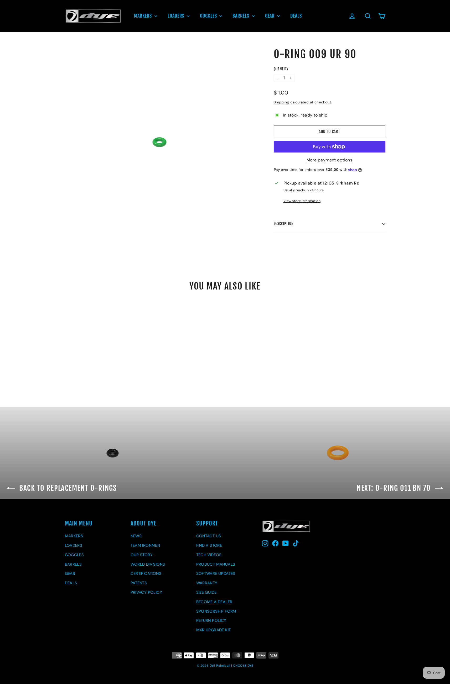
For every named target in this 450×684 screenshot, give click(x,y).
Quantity (281, 69)
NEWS (136, 536)
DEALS (296, 16)
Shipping (281, 102)
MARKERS (143, 16)
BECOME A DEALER (214, 601)
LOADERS (176, 16)
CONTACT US (208, 536)
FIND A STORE (209, 545)
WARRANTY (207, 583)
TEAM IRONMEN (145, 545)
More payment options (329, 160)
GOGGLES (209, 16)
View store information (301, 201)
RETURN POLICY (211, 620)
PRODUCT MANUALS (215, 564)
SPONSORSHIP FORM (216, 611)
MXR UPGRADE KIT (213, 630)
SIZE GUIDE (206, 592)
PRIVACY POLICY (146, 592)
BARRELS (241, 16)
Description (284, 223)
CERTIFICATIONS (146, 573)
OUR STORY (142, 554)
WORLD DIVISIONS (148, 564)
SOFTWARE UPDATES (215, 573)
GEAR (270, 16)
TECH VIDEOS (209, 554)
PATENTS (139, 583)
